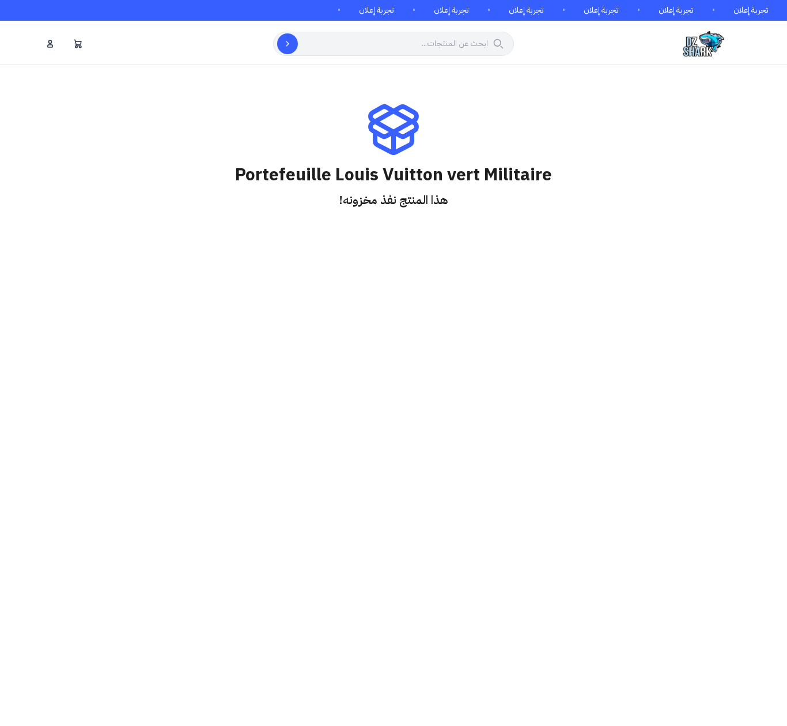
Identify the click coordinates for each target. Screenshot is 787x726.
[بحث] (287, 43)
